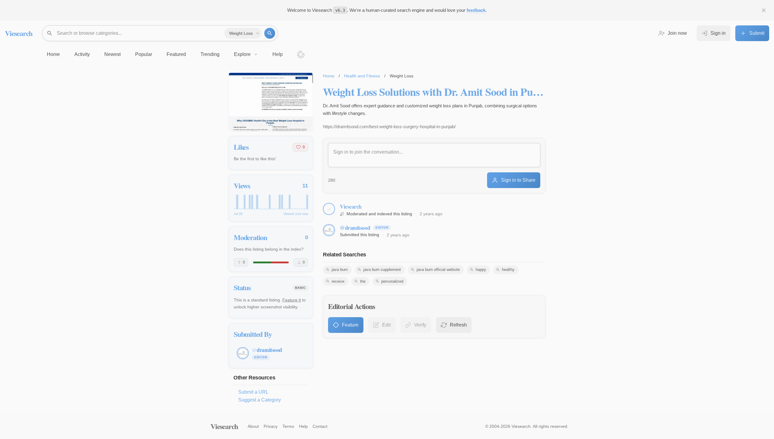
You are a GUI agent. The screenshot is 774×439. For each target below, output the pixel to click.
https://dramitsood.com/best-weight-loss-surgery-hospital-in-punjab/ (389, 126)
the (363, 281)
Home (328, 75)
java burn (340, 269)
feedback (476, 10)
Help (303, 426)
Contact (320, 426)
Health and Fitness (362, 75)
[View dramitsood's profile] (329, 230)
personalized (392, 281)
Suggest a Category (259, 399)
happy (481, 269)
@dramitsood (355, 227)
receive (338, 281)
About (253, 426)
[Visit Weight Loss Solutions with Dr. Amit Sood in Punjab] (271, 102)
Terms (288, 426)
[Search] (269, 33)
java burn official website (438, 269)
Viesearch (18, 33)
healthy (508, 269)
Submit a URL (253, 392)
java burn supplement (382, 269)
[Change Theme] (300, 54)
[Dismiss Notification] (763, 10)
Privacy (271, 426)
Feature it (291, 300)
